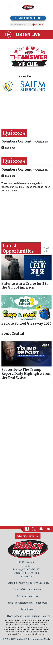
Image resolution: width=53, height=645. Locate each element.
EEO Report (35, 589)
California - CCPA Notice (20, 582)
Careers (46, 616)
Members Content (16, 141)
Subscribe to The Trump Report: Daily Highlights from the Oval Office (26, 373)
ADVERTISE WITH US (28, 18)
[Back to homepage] (28, 7)
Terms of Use (20, 589)
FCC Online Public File (27, 596)
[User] (41, 529)
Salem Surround (32, 616)
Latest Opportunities (18, 248)
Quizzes (41, 141)
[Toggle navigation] (8, 7)
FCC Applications (13, 616)
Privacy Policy (41, 582)
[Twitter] (33, 529)
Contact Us (27, 576)
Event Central (12, 333)
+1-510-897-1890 (31, 573)
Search (38, 24)
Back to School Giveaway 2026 (26, 323)
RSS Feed (10, 147)
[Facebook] (27, 529)
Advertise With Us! (28, 536)
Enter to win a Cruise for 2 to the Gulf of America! (25, 285)
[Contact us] (48, 529)
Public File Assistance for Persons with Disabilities (27, 606)
